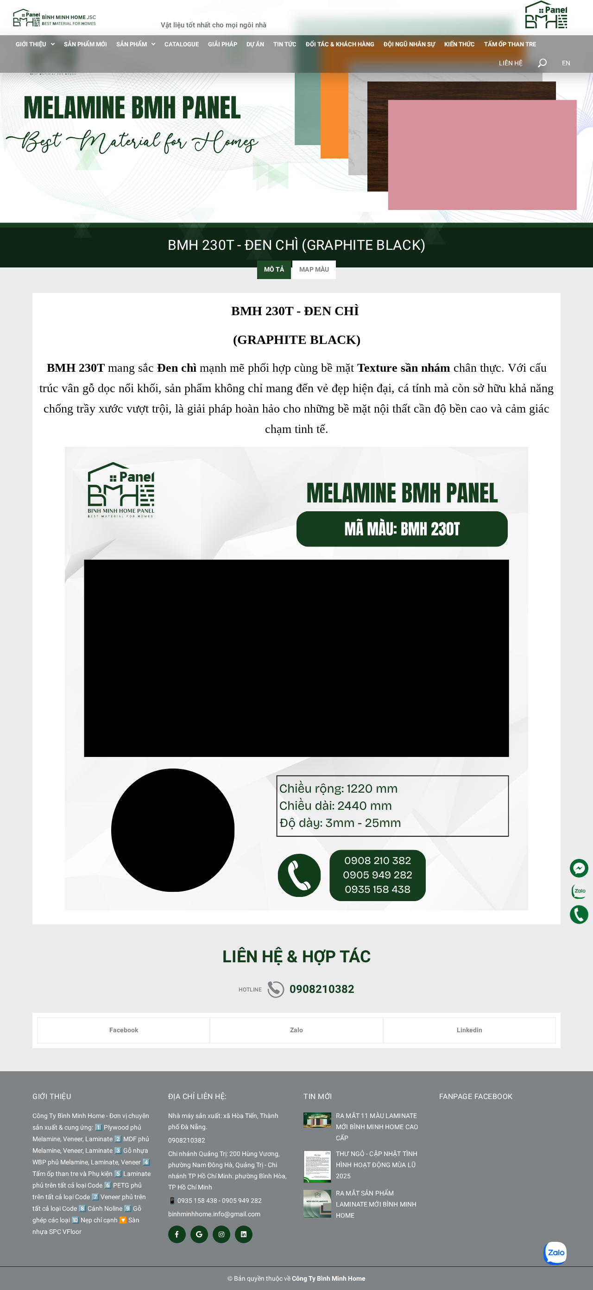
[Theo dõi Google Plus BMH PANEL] (199, 1234)
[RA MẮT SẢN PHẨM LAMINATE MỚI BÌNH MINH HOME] (317, 1204)
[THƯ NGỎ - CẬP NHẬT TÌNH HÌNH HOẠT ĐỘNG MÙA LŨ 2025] (317, 1166)
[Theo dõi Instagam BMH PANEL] (221, 1234)
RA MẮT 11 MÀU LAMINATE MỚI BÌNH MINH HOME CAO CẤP (377, 1127)
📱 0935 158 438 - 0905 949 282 (215, 1200)
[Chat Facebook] (579, 868)
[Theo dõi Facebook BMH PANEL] (177, 1234)
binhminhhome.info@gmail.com (214, 1214)
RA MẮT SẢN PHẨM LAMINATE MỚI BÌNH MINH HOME (376, 1204)
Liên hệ (511, 63)
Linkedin (469, 1030)
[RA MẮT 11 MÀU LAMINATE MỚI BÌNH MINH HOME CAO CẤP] (317, 1120)
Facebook (123, 1030)
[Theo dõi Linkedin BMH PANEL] (243, 1234)
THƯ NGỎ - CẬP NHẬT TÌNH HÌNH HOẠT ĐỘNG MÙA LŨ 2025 (376, 1165)
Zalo (296, 1030)
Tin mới (317, 1096)
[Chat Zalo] (579, 891)
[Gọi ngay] (579, 914)
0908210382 (322, 989)
